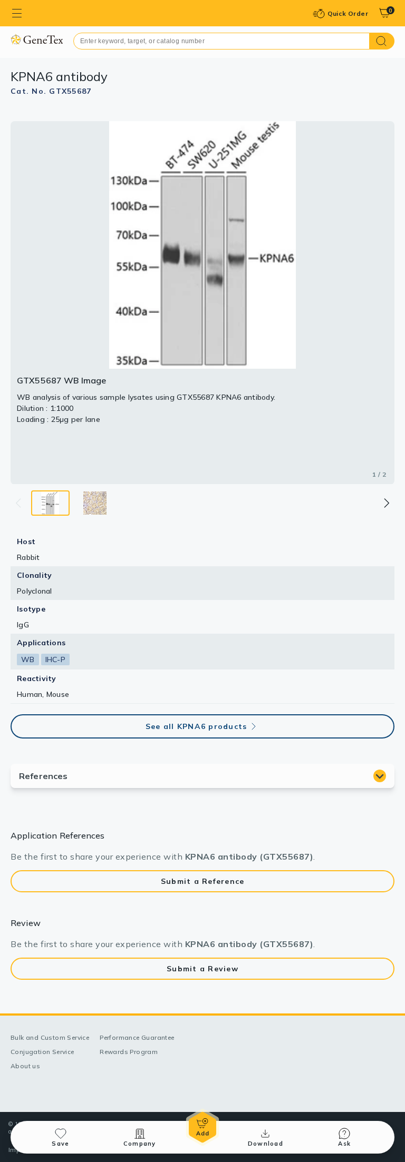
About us (25, 1066)
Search (382, 41)
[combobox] (221, 41)
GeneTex (37, 39)
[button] (386, 503)
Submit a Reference (203, 881)
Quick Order (347, 13)
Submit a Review (202, 968)
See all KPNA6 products (196, 726)
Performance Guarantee (137, 1037)
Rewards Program (129, 1052)
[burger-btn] (17, 13)
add (202, 1127)
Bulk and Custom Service (50, 1037)
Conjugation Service (42, 1052)
